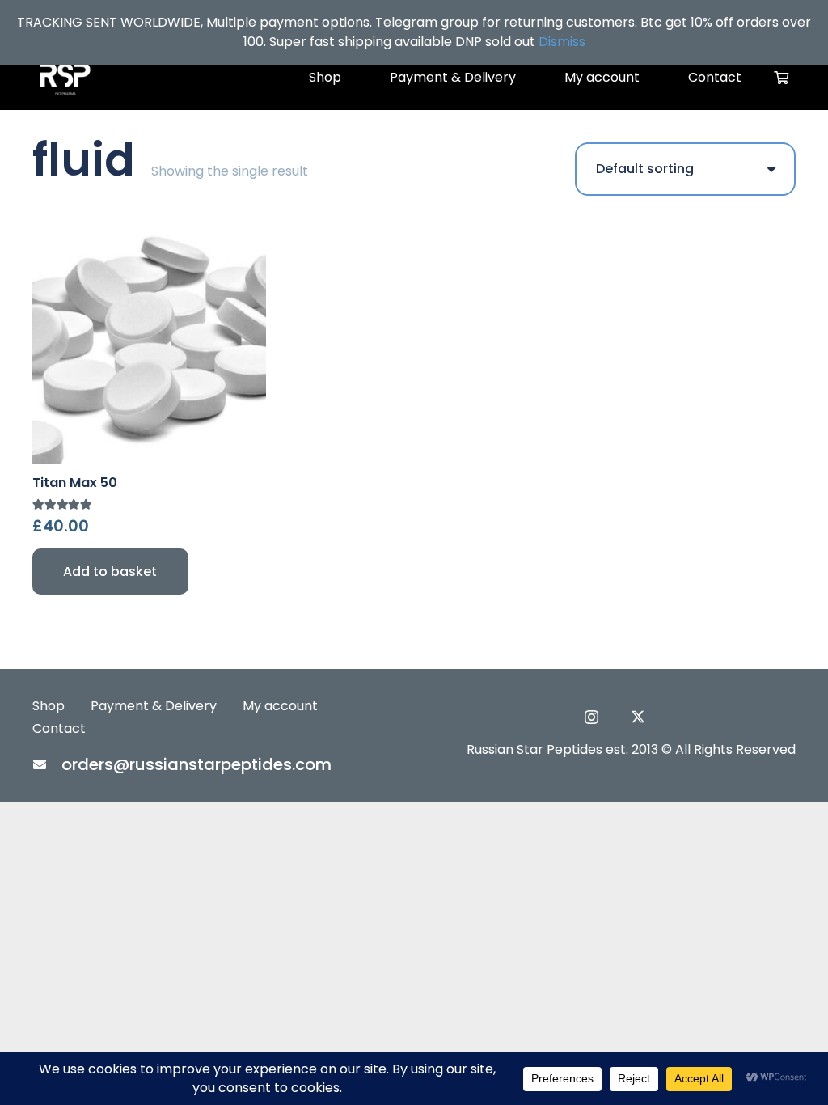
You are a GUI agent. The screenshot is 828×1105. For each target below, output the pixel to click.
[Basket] (781, 77)
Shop (48, 705)
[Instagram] (591, 717)
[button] (110, 571)
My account (280, 705)
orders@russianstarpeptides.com (196, 764)
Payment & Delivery (154, 705)
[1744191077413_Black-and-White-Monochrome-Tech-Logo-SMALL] (64, 77)
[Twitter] (638, 716)
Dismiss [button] (562, 41)
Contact (59, 728)
